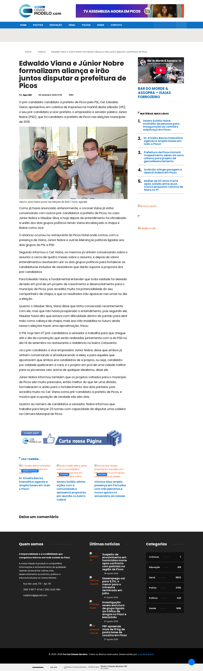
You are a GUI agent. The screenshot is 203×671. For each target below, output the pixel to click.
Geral (72, 25)
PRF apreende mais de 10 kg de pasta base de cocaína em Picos (114, 630)
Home (23, 25)
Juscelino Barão (146, 654)
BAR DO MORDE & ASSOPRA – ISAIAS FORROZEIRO (154, 92)
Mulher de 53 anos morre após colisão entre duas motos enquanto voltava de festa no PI (163, 185)
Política (38, 25)
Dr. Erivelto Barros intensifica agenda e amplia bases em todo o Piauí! (34, 483)
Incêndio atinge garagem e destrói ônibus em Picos (163, 171)
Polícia (86, 25)
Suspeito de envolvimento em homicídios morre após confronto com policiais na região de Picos (114, 561)
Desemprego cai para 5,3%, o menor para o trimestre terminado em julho (113, 585)
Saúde (100, 25)
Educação (56, 25)
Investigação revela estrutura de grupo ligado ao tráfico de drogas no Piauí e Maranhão (114, 609)
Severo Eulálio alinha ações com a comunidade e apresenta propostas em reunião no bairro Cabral (71, 490)
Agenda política (30, 471)
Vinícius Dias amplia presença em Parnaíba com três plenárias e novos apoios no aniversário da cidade (110, 489)
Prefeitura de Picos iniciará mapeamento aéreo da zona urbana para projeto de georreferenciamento (164, 156)
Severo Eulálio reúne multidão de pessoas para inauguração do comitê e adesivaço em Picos (161, 125)
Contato (116, 25)
